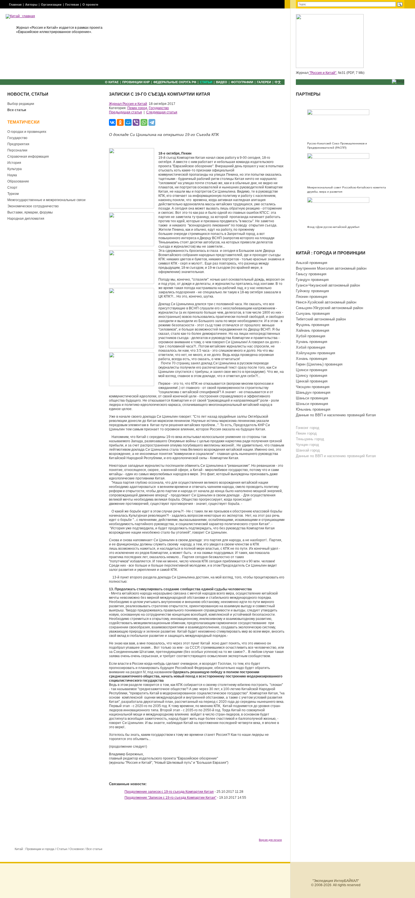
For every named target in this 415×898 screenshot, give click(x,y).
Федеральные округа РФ (174, 82)
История (14, 163)
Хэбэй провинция (310, 347)
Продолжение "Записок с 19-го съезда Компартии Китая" (170, 798)
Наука (12, 175)
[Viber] (136, 122)
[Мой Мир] (128, 122)
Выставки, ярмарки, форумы (30, 212)
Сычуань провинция (313, 313)
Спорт (12, 188)
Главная (15, 4)
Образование (18, 181)
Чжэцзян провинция (312, 387)
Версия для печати (270, 839)
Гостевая (72, 4)
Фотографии (242, 82)
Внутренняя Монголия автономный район (331, 268)
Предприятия (18, 144)
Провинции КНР (136, 82)
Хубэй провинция (310, 336)
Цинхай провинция (311, 381)
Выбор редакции (20, 104)
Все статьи (16, 110)
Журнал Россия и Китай (128, 104)
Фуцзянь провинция (312, 325)
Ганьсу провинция (311, 274)
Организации (51, 4)
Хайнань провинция (312, 330)
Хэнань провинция (311, 358)
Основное (76, 849)
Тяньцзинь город (310, 439)
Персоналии (17, 150)
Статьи (206, 82)
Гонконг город (307, 428)
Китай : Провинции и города (34, 849)
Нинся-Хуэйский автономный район (326, 302)
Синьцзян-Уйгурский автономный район (329, 308)
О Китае (112, 82)
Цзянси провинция (311, 370)
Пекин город (137, 108)
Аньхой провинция (311, 263)
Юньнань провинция (313, 409)
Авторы (31, 4)
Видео (221, 82)
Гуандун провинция (312, 280)
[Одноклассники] (120, 122)
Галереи (264, 82)
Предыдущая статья (125, 112)
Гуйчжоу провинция (312, 291)
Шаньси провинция (312, 398)
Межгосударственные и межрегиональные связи (46, 200)
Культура (14, 169)
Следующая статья (161, 112)
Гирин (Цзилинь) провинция (319, 364)
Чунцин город (307, 445)
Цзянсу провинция (311, 375)
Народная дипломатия (25, 219)
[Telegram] (151, 122)
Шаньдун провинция (313, 392)
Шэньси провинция (312, 404)
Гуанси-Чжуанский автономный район (328, 285)
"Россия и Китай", (323, 73)
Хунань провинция (311, 342)
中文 (278, 82)
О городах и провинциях (26, 132)
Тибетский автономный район (321, 319)
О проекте (90, 4)
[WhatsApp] (144, 122)
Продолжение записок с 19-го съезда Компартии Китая (169, 792)
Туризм (13, 194)
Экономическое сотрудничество (33, 206)
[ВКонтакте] (112, 122)
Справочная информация (28, 157)
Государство (17, 138)
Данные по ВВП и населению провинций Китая (336, 415)
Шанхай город (308, 450)
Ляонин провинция (311, 296)
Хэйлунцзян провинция (315, 353)
